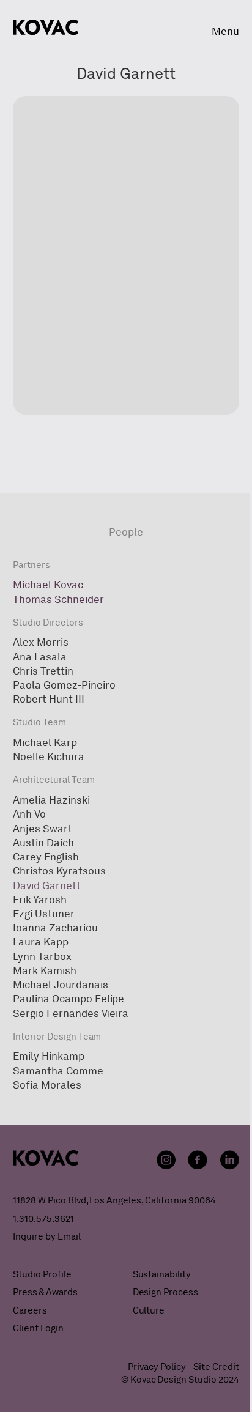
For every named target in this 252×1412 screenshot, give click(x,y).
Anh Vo (29, 814)
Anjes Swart (42, 828)
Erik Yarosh (40, 899)
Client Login (38, 1328)
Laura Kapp (41, 942)
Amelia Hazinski (51, 800)
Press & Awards (45, 1292)
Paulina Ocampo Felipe (68, 998)
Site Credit (216, 1366)
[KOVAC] (46, 27)
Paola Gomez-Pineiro (64, 685)
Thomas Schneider (58, 599)
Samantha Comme (58, 1071)
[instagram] (166, 1160)
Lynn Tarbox (42, 956)
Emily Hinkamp (48, 1056)
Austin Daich (43, 843)
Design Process (166, 1292)
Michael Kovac (48, 584)
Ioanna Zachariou (55, 928)
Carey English (46, 857)
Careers (30, 1310)
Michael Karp (45, 742)
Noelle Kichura (48, 756)
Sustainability (162, 1274)
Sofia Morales (47, 1085)
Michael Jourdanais (60, 984)
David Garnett (47, 885)
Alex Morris (41, 642)
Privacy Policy (157, 1366)
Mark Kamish (44, 970)
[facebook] (197, 1160)
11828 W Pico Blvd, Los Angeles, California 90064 (114, 1200)
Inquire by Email (46, 1236)
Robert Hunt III (48, 699)
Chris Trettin (43, 671)
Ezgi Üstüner (44, 913)
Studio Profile (42, 1274)
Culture (149, 1310)
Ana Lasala (40, 657)
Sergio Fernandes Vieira (70, 1013)
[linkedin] (229, 1160)
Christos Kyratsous (59, 871)
